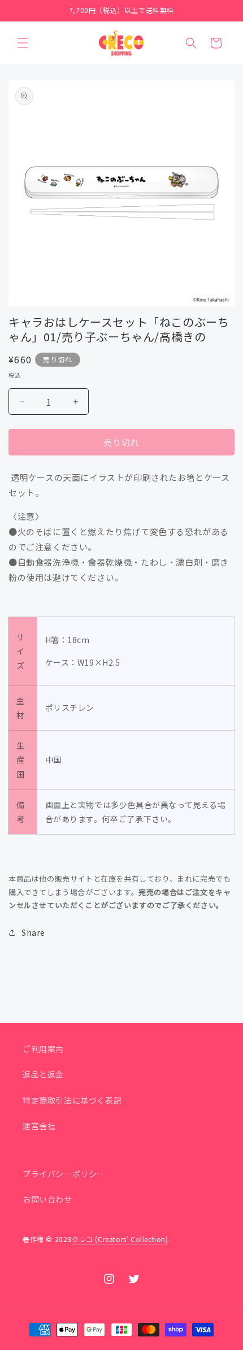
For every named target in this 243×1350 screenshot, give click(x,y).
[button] (22, 43)
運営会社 (39, 1125)
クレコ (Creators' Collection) (120, 1239)
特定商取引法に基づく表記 (72, 1100)
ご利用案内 (43, 1048)
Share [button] (33, 932)
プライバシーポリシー (64, 1173)
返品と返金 (43, 1074)
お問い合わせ (47, 1199)
